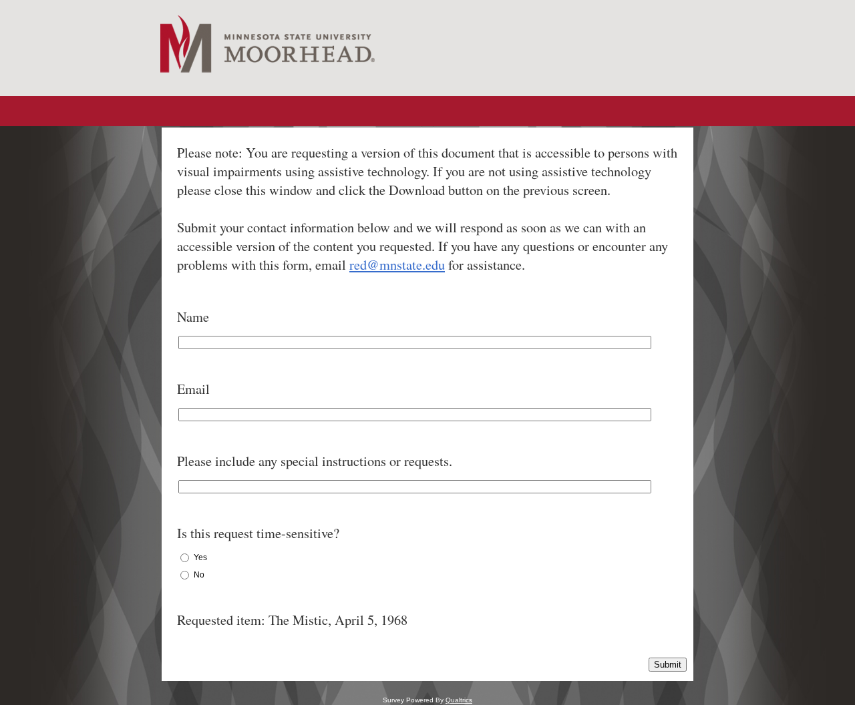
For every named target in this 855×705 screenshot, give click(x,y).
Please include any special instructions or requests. (314, 460)
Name (193, 316)
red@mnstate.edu (397, 264)
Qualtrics (459, 700)
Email (193, 388)
